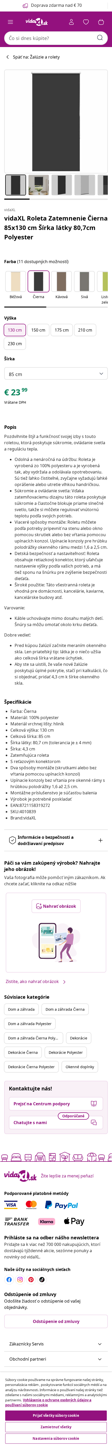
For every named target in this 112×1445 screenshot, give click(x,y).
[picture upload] (56, 942)
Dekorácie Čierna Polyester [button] (31, 1066)
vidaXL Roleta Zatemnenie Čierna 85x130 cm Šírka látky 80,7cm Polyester (56, 227)
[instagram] (20, 1279)
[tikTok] (42, 1279)
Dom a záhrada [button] (21, 1009)
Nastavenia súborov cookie (56, 1438)
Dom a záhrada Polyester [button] (30, 1023)
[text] (16, 393)
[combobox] (56, 38)
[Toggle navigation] (10, 22)
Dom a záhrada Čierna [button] (65, 1009)
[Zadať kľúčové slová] (100, 37)
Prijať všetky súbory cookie (56, 1415)
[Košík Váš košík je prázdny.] (101, 22)
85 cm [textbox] (15, 374)
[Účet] (71, 22)
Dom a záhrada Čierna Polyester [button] (35, 1038)
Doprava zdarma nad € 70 (56, 5)
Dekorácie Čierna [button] (23, 1052)
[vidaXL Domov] (37, 22)
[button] (15, 288)
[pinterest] (31, 1279)
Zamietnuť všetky (56, 1427)
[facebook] (9, 1279)
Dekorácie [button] (78, 1038)
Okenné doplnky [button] (80, 1066)
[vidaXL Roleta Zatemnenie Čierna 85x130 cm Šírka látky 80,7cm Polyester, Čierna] (56, 121)
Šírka (9, 359)
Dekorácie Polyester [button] (66, 1052)
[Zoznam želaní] (86, 22)
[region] (56, 1408)
